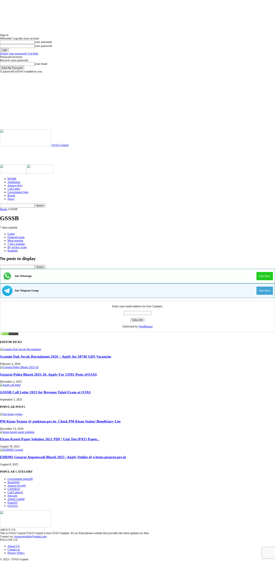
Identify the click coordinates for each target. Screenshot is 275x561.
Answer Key (15, 185)
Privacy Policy (16, 552)
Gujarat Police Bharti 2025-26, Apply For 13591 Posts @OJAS (48, 374)
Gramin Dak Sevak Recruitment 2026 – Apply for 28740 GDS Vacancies (55, 356)
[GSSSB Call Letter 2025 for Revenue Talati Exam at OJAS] (10, 385)
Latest (11, 233)
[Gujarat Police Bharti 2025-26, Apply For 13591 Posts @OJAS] (19, 367)
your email (41, 63)
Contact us (13, 549)
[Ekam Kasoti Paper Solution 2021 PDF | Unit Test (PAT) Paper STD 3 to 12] (17, 432)
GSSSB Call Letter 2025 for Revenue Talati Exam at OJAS (45, 392)
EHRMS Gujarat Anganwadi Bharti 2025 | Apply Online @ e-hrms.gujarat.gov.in (63, 457)
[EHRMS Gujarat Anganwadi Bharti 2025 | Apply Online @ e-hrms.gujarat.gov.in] (11, 449)
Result (11, 195)
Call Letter (13, 188)
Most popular (15, 240)
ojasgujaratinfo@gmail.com (30, 536)
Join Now (265, 276)
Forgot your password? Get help (19, 53)
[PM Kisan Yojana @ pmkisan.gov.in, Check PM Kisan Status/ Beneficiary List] (11, 414)
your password (43, 45)
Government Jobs (17, 192)
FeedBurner (146, 326)
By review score (17, 247)
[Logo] (13, 172)
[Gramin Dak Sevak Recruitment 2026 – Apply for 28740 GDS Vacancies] (20, 349)
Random (12, 250)
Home (3, 209)
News (10, 198)
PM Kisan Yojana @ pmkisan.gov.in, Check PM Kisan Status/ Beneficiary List (60, 421)
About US (13, 546)
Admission (13, 182)
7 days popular (16, 243)
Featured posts (16, 237)
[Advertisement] (137, 101)
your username (43, 42)
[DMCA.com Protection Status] (9, 334)
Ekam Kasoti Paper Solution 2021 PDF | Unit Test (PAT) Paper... (49, 439)
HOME (11, 178)
